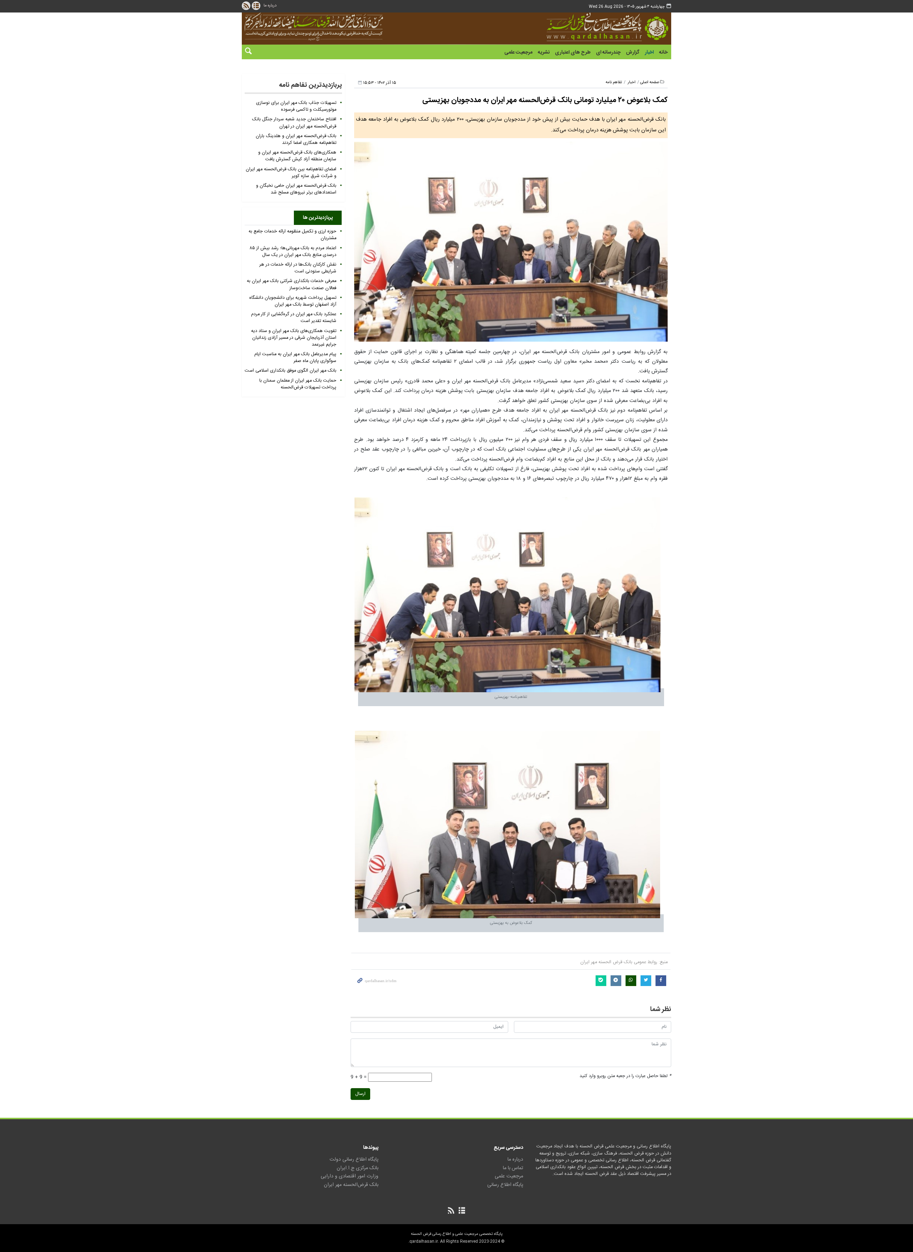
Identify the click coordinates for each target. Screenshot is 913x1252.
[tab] (318, 217)
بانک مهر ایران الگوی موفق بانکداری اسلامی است (290, 370)
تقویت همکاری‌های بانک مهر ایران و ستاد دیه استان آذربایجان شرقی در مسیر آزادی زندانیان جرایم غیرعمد (293, 337)
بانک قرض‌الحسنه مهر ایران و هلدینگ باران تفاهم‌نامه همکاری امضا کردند (296, 139)
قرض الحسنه (579, 26)
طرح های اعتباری (573, 52)
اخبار (649, 52)
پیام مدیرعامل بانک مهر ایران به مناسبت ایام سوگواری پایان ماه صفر (295, 358)
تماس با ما (513, 1168)
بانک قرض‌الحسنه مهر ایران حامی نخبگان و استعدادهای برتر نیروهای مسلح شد (296, 189)
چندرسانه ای (608, 52)
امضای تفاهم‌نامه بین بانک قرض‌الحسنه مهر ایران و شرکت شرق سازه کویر (291, 173)
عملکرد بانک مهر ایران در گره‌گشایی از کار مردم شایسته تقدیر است (293, 318)
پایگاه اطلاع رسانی (505, 1185)
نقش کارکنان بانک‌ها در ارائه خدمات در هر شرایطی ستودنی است (297, 268)
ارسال (360, 1094)
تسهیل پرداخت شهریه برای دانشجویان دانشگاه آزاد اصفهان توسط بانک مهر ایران (292, 301)
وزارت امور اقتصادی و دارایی (349, 1176)
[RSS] (246, 5)
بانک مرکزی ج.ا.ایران (357, 1168)
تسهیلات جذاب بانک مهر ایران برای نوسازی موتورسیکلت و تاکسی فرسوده (296, 106)
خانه (663, 52)
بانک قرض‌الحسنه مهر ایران (351, 1185)
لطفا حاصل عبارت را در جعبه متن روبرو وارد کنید (625, 1076)
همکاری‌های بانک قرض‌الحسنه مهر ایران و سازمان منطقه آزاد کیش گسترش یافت (297, 156)
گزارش (632, 52)
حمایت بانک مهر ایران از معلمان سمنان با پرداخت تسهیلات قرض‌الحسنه (297, 384)
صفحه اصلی (649, 82)
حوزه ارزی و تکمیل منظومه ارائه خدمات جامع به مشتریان (292, 235)
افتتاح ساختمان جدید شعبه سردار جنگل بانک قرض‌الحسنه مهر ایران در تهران (294, 123)
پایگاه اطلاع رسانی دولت (354, 1159)
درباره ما (270, 5)
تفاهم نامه (614, 82)
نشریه (544, 52)
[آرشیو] (256, 5)
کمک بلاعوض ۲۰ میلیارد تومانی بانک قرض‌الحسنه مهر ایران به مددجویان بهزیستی (545, 100)
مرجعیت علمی (518, 52)
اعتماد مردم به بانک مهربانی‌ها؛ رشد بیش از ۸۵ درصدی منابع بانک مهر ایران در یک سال (293, 252)
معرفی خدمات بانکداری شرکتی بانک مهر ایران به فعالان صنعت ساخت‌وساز (291, 284)
